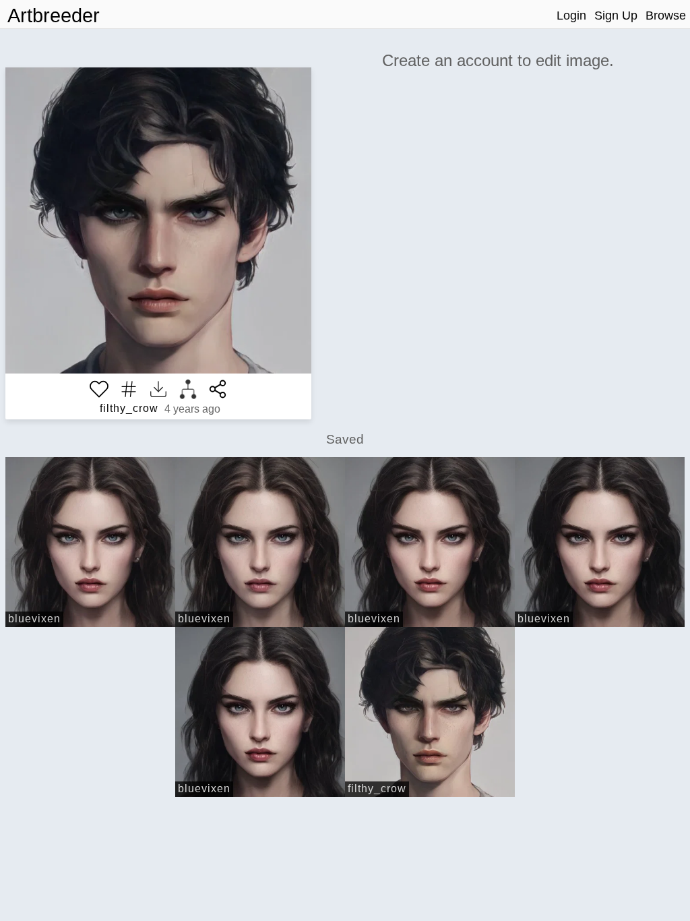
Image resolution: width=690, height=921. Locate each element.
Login (571, 15)
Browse (666, 15)
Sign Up (615, 15)
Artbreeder (53, 15)
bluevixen (34, 618)
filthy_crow (129, 408)
